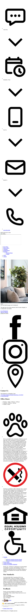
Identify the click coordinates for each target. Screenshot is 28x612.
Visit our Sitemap (4, 312)
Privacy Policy (6, 562)
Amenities (5, 249)
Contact (7, 254)
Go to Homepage (4, 311)
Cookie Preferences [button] (7, 563)
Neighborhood (6, 250)
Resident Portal (9, 253)
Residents (5, 251)
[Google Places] (15, 387)
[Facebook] (15, 339)
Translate (5, 557)
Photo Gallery (6, 248)
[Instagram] (15, 363)
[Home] (6, 2)
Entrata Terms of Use (7, 608)
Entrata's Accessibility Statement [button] (10, 564)
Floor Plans (5, 246)
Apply (4, 255)
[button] (15, 436)
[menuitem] (15, 246)
